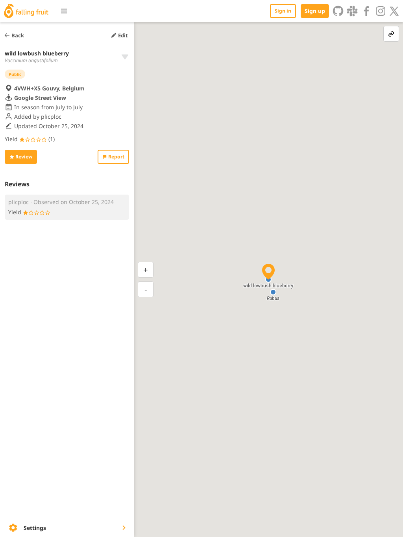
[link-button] (391, 34)
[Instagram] (380, 11)
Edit (123, 35)
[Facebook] (366, 11)
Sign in (283, 10)
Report (116, 156)
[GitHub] (338, 11)
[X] (394, 11)
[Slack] (352, 11)
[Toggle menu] (64, 11)
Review (23, 156)
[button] (273, 292)
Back (17, 35)
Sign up (315, 11)
